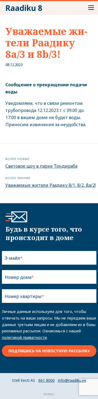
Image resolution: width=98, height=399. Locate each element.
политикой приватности (24, 337)
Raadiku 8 (23, 8)
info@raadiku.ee (72, 380)
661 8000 (46, 380)
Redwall (49, 394)
